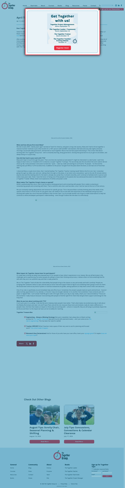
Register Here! (62, 48)
